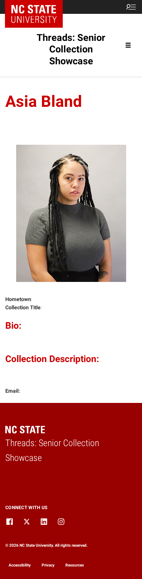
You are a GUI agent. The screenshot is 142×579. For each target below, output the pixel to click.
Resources (74, 565)
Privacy (48, 565)
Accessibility (20, 565)
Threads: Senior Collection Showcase (71, 49)
